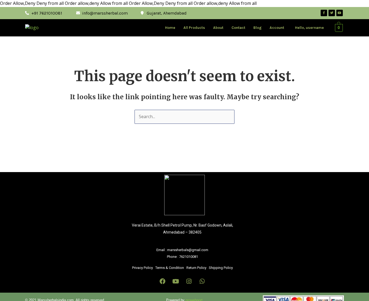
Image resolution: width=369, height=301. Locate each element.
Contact (238, 27)
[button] (278, 28)
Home (170, 27)
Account (277, 27)
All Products (194, 27)
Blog (257, 27)
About (218, 27)
